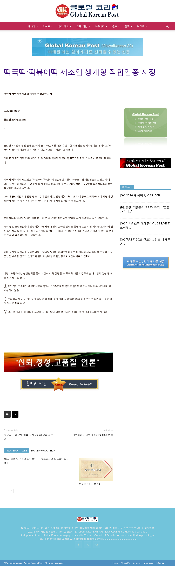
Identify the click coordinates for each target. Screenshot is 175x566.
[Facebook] (78, 544)
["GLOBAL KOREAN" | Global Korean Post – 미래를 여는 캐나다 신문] (87, 11)
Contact (136, 562)
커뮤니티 (100, 26)
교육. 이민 (81, 26)
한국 (127, 26)
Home (115, 562)
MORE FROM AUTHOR (43, 450)
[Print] (7, 414)
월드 (114, 26)
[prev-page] (6, 491)
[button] (167, 26)
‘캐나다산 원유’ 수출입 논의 (54, 459)
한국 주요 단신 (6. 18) (89, 484)
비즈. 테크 (63, 26)
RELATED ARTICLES (16, 450)
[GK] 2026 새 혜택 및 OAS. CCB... (141, 195)
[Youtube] (96, 544)
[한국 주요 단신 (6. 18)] (96, 469)
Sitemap (160, 562)
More (140, 26)
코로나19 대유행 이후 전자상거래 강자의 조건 (28, 437)
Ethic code (148, 562)
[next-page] (11, 491)
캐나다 (31, 26)
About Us (125, 562)
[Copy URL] (15, 414)
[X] (87, 544)
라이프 (46, 26)
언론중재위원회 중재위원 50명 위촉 (92, 435)
